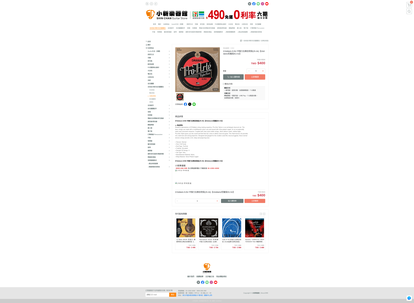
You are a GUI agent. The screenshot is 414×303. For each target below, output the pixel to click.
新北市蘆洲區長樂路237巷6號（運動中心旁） (198, 295)
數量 (224, 71)
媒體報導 (199, 276)
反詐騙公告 (209, 276)
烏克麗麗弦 (152, 99)
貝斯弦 (151, 102)
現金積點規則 (221, 276)
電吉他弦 (151, 93)
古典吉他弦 (152, 96)
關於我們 (190, 276)
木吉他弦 (151, 90)
